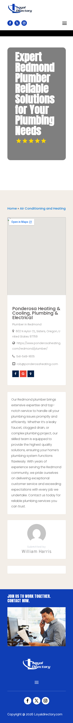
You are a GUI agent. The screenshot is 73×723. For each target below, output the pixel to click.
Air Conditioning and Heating (43, 208)
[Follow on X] (36, 700)
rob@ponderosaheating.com (37, 364)
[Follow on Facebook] (27, 700)
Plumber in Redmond (26, 324)
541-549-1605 (25, 356)
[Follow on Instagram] (45, 700)
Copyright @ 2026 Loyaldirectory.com (34, 714)
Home (12, 208)
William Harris (37, 552)
